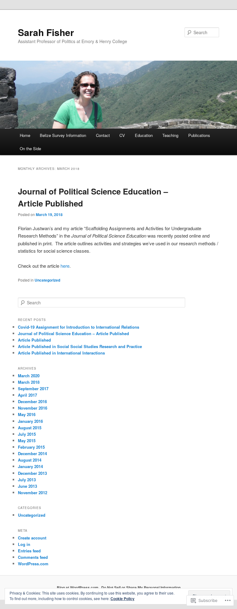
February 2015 (31, 447)
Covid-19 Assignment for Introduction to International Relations (78, 327)
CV (122, 135)
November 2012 (32, 492)
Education (144, 135)
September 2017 (33, 388)
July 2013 (27, 480)
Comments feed (33, 557)
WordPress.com (33, 564)
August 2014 (29, 460)
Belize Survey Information (63, 135)
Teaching (170, 135)
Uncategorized (47, 280)
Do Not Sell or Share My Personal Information (141, 587)
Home (25, 135)
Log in (24, 544)
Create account (32, 538)
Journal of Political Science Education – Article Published (73, 333)
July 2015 (27, 434)
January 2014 (30, 466)
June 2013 (27, 486)
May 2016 (26, 414)
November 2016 (32, 408)
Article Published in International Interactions (61, 353)
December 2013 (32, 473)
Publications (199, 135)
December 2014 (32, 453)
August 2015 (29, 428)
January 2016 (30, 421)
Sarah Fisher (46, 32)
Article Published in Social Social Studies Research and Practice (80, 346)
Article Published (34, 340)
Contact (103, 135)
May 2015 (26, 440)
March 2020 (29, 376)
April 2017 (27, 395)
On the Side (30, 148)
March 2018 (29, 382)
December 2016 (32, 401)
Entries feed (29, 551)
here (64, 265)
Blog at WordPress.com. (78, 587)
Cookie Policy (122, 598)
